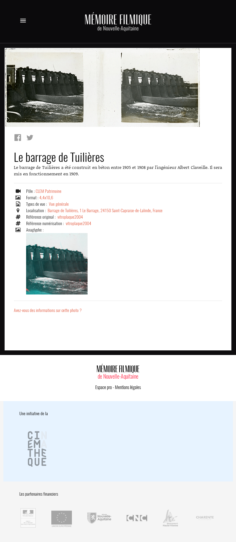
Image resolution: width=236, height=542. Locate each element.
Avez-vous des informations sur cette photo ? (48, 310)
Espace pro (103, 387)
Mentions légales (128, 387)
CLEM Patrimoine (48, 191)
